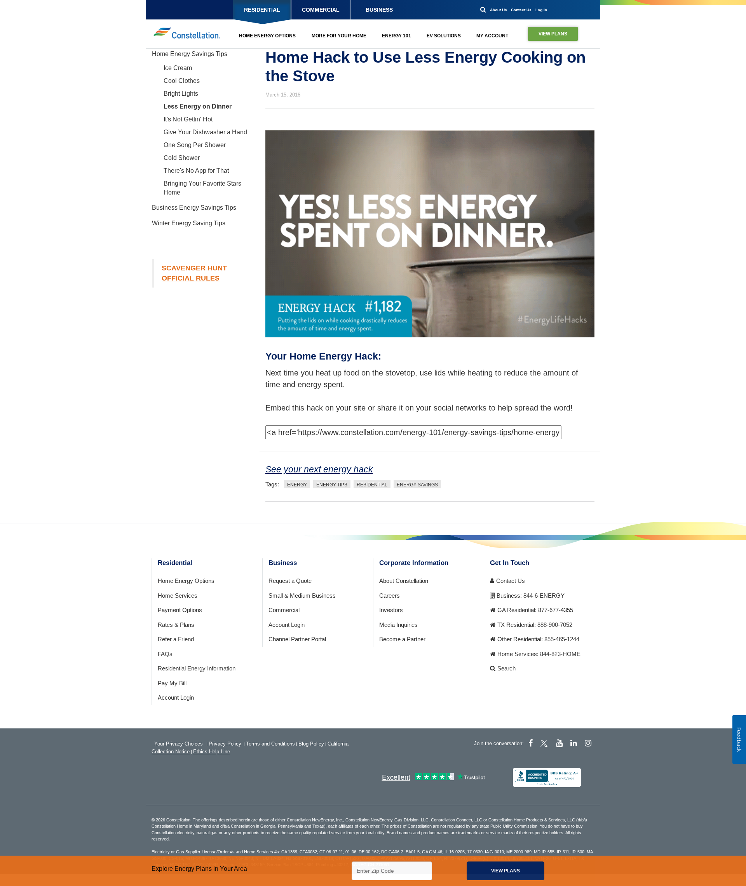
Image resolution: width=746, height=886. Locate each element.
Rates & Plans (176, 624)
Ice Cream (178, 68)
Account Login (176, 697)
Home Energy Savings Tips (189, 54)
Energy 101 (396, 36)
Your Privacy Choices (178, 744)
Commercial (284, 610)
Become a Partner (402, 639)
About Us (498, 10)
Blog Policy (311, 744)
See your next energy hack (319, 469)
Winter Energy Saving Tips (188, 223)
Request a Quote (290, 580)
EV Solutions (444, 36)
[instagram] (588, 743)
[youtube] (559, 743)
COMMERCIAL (321, 10)
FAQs (165, 654)
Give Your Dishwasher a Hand (205, 132)
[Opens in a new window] (547, 777)
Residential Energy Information (196, 668)
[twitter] (545, 743)
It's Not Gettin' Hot (188, 119)
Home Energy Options (267, 36)
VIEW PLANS (553, 34)
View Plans (505, 871)
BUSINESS (379, 10)
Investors (391, 610)
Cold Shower (182, 157)
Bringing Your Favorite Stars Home (202, 188)
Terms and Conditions (270, 744)
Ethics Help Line (211, 751)
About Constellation (403, 580)
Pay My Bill (172, 683)
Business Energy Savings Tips (194, 207)
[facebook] (530, 743)
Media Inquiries (398, 624)
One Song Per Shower (195, 145)
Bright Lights (181, 93)
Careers (389, 595)
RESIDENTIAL (262, 10)
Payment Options (180, 610)
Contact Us (521, 10)
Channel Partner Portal (297, 639)
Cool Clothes (182, 80)
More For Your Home (339, 36)
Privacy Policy (225, 744)
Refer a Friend (176, 639)
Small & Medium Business (302, 595)
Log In (541, 10)
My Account (492, 36)
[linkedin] (573, 743)
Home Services (177, 595)
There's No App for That (196, 170)
